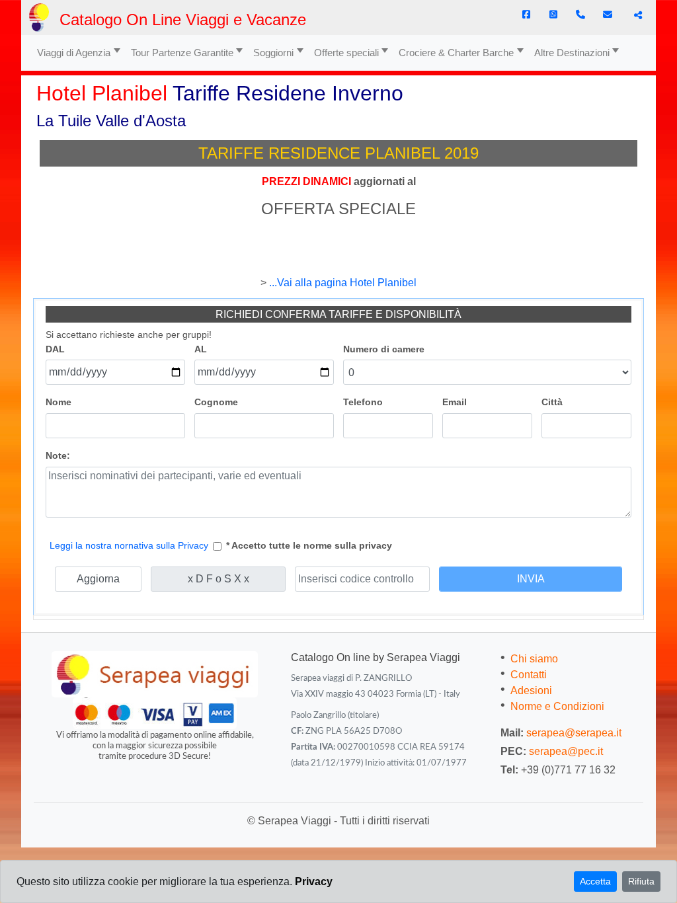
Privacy (314, 881)
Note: (58, 455)
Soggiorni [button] (273, 52)
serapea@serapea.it (573, 732)
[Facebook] (526, 14)
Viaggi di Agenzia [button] (73, 52)
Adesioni (531, 690)
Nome (58, 402)
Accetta (595, 881)
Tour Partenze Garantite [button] (182, 52)
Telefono (363, 402)
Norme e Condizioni (557, 706)
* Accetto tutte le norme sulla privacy (309, 545)
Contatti (528, 674)
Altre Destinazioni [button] (572, 52)
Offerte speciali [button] (346, 52)
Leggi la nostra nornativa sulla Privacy (129, 545)
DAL (55, 349)
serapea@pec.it (566, 751)
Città (552, 402)
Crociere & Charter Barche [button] (456, 52)
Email (454, 402)
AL (200, 349)
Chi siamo (534, 658)
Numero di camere (383, 349)
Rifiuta (641, 881)
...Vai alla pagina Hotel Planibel (343, 282)
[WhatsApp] (553, 14)
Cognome (216, 402)
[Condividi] (636, 15)
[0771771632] (580, 14)
